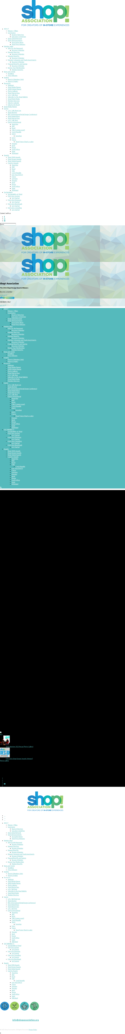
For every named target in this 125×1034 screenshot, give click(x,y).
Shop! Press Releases (18, 44)
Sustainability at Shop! (15, 194)
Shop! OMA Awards (14, 157)
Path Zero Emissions (14, 200)
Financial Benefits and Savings (17, 64)
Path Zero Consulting (15, 208)
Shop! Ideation (12, 112)
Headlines (11, 74)
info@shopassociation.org (25, 1020)
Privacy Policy (33, 1029)
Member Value (8, 46)
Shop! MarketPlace (14, 116)
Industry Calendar (13, 103)
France (14, 140)
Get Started (16, 198)
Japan (13, 146)
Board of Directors (18, 35)
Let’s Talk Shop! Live (14, 111)
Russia (14, 148)
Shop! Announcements (15, 41)
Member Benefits (13, 56)
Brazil (13, 128)
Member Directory (14, 52)
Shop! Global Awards (14, 161)
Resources (7, 83)
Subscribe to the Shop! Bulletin (18, 97)
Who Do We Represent (15, 48)
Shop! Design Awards (14, 159)
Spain (13, 151)
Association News (17, 42)
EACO (13, 138)
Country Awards (13, 163)
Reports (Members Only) (16, 79)
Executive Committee (19, 37)
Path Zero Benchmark (15, 204)
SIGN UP (2, 295)
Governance (12, 33)
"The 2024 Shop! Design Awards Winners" (19, 759)
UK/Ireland (15, 153)
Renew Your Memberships (16, 68)
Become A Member (18, 50)
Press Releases (12, 76)
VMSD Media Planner (14, 89)
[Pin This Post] (64, 782)
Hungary (14, 144)
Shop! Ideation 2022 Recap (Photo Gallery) (19, 747)
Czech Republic (16, 132)
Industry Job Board (14, 105)
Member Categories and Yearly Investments (22, 60)
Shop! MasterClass (14, 93)
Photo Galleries (13, 91)
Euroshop (19, 136)
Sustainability (8, 192)
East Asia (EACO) (17, 175)
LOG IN (2, 305)
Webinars (11, 85)
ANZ (13, 126)
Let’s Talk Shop (13, 95)
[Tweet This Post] (64, 780)
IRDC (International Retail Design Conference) (22, 114)
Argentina (15, 124)
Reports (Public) (13, 81)
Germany (15, 179)
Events (6, 109)
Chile (13, 171)
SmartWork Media (14, 99)
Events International (14, 122)
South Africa (16, 149)
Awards (6, 155)
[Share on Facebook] (64, 778)
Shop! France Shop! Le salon (24, 142)
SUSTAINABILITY (9, 430)
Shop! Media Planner (14, 87)
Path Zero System (14, 196)
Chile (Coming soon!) (18, 130)
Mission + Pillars (13, 31)
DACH (14, 134)
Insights (6, 77)
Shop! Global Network (15, 39)
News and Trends (9, 72)
